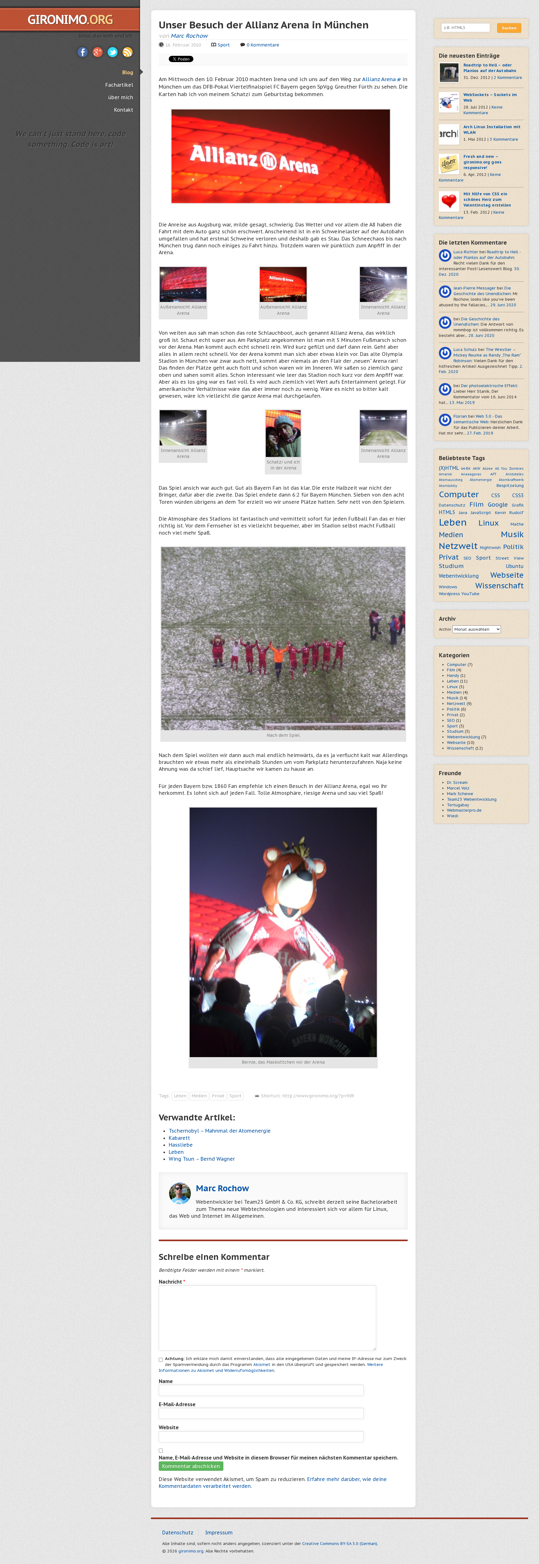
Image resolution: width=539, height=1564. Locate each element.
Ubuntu (515, 566)
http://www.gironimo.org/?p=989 (318, 1096)
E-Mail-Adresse (177, 1404)
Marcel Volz (458, 788)
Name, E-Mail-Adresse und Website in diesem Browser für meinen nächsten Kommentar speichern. (278, 1458)
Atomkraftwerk (511, 480)
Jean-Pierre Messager (475, 288)
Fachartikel (119, 85)
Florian (460, 416)
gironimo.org (190, 1551)
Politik (513, 546)
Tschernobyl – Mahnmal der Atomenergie (220, 1131)
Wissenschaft (499, 585)
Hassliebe (181, 1145)
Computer (459, 494)
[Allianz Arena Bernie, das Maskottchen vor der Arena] (283, 932)
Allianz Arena (379, 79)
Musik (512, 534)
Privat (218, 1096)
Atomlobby (448, 485)
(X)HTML (449, 468)
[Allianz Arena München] (281, 156)
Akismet (261, 1364)
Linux (488, 523)
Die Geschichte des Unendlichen (482, 290)
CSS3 (518, 495)
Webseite (507, 575)
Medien (199, 1096)
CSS (495, 495)
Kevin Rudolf (509, 512)
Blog (127, 72)
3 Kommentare (504, 139)
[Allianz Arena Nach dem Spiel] (283, 638)
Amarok (445, 474)
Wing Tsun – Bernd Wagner (202, 1159)
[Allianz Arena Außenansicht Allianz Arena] (283, 284)
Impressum (219, 1532)
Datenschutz (452, 505)
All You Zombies (509, 468)
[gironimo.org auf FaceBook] (83, 51)
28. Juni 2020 (481, 335)
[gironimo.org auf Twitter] (113, 51)
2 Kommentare (508, 77)
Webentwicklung (459, 576)
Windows (448, 587)
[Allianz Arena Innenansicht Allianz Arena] (383, 284)
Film (476, 504)
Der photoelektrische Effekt (489, 385)
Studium (451, 566)
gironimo (70, 19)
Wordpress (449, 593)
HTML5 (447, 512)
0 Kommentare (263, 45)
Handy (453, 675)
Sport (224, 45)
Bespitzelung (510, 485)
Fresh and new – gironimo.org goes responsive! (483, 162)
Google (498, 504)
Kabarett (179, 1138)
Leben (180, 1096)
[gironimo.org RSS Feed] (128, 51)
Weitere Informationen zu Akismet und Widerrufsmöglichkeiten (271, 1367)
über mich (120, 97)
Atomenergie (481, 480)
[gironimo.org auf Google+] (98, 51)
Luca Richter (466, 252)
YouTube (470, 593)
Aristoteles (515, 474)
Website (169, 1427)
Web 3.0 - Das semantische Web (478, 419)
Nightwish (490, 547)
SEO (467, 558)
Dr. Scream (457, 782)
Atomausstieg (451, 480)
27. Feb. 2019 (480, 433)
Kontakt (123, 110)
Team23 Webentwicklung (472, 799)
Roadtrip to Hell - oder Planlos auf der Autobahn (487, 254)
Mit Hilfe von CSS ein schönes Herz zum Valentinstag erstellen (487, 199)
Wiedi (452, 815)
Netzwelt (458, 545)
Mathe (517, 524)
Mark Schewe (460, 793)
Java (463, 512)
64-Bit (465, 468)
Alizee (488, 468)
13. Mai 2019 (462, 402)
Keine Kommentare (483, 109)
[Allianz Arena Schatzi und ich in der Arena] (283, 433)
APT (493, 474)
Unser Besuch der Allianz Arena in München (264, 24)
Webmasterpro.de (464, 810)
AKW (476, 468)
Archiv (445, 629)
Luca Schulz (465, 349)
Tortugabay (458, 805)
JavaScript (481, 512)
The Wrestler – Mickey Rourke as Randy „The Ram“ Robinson (487, 355)
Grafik (518, 505)
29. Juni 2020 (503, 305)
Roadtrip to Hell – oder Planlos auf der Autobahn (490, 67)
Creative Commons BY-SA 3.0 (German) (339, 1543)
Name (166, 1381)
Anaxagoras (471, 474)
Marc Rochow (189, 35)
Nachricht (172, 1282)
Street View (510, 558)
